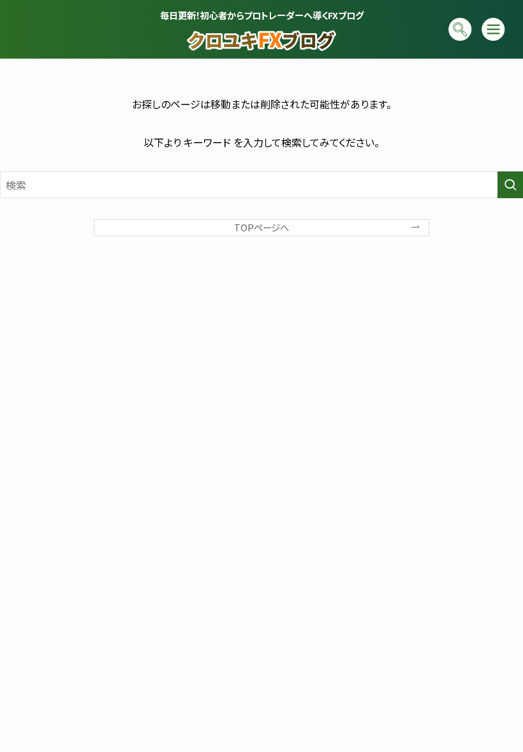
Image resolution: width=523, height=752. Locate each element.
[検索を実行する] (510, 184)
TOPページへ (261, 227)
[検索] (460, 29)
